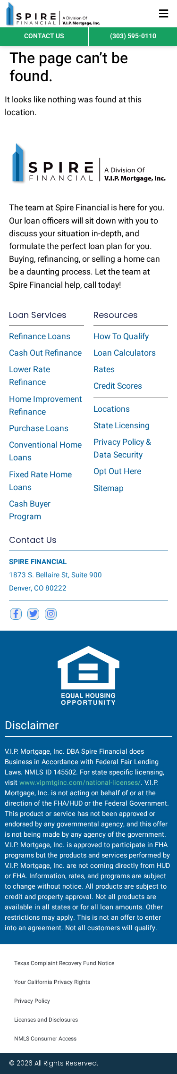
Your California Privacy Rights (52, 982)
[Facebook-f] (16, 614)
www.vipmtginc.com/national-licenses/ (80, 783)
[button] (164, 14)
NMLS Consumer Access (45, 1038)
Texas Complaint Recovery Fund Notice (64, 963)
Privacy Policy (32, 1001)
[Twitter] (33, 614)
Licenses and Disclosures (46, 1020)
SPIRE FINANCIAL (38, 562)
